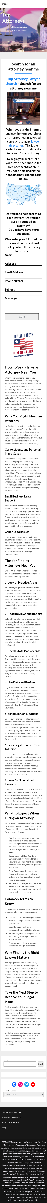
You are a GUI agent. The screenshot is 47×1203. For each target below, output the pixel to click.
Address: (10, 263)
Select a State (10, 1091)
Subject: (10, 289)
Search (6, 1060)
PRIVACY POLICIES (10, 1122)
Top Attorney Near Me (11, 1112)
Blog (4, 1128)
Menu (4, 4)
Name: (9, 255)
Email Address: (14, 272)
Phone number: (14, 281)
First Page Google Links (11, 1117)
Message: (11, 298)
